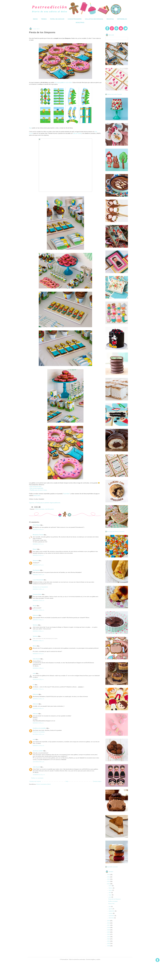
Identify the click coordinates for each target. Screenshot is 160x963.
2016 (108, 923)
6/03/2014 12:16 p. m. (38, 600)
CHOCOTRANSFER (75, 19)
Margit (34, 605)
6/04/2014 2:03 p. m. (38, 723)
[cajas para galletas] (116, 272)
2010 (108, 874)
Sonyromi (35, 560)
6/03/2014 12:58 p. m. (38, 610)
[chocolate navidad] (116, 145)
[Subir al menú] (157, 960)
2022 (108, 936)
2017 (108, 925)
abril (110, 892)
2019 (108, 929)
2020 (108, 932)
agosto (110, 908)
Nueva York (111, 903)
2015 (108, 920)
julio (110, 906)
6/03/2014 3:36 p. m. (38, 631)
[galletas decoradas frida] (116, 786)
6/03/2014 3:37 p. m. (38, 653)
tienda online (37, 495)
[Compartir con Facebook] (39, 507)
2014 (108, 883)
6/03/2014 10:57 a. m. (38, 574)
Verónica (35, 625)
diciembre (111, 917)
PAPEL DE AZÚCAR (57, 19)
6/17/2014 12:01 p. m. (38, 734)
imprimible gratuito (49, 509)
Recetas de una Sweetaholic (40, 587)
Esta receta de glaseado (36, 488)
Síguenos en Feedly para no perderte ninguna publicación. (44, 502)
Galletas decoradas (39, 509)
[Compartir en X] (38, 507)
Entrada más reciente (35, 781)
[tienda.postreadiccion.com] (116, 298)
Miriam (35, 646)
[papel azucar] (116, 90)
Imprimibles (66, 493)
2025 (108, 943)
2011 (108, 877)
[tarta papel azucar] (116, 119)
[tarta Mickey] (116, 349)
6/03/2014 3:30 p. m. (38, 619)
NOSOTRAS (80, 22)
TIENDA (44, 19)
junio (110, 897)
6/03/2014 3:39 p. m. (38, 668)
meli (34, 739)
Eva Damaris (36, 570)
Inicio (67, 781)
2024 (108, 941)
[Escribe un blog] (36, 507)
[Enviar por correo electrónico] (35, 507)
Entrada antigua (97, 781)
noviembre (111, 915)
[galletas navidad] (113, 94)
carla (34, 673)
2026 (108, 945)
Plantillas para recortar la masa (38, 490)
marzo (110, 890)
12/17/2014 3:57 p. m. (38, 761)
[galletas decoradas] (116, 221)
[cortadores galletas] (116, 170)
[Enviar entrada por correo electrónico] (32, 507)
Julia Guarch (36, 658)
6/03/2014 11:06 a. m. (38, 589)
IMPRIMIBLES (122, 19)
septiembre (112, 911)
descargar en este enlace (63, 82)
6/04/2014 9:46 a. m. (38, 708)
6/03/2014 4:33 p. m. (38, 679)
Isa (33, 684)
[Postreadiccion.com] (116, 64)
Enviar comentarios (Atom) (44, 784)
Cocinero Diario (37, 594)
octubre (111, 913)
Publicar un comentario (37, 778)
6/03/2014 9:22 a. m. (38, 529)
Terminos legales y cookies (93, 959)
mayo (110, 894)
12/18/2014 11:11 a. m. (39, 774)
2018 (108, 927)
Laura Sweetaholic (38, 579)
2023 (108, 939)
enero (110, 885)
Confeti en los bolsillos (39, 728)
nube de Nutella (77, 133)
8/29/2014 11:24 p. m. (38, 745)
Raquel (35, 549)
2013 (108, 881)
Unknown (35, 615)
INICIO (35, 19)
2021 (108, 934)
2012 (108, 879)
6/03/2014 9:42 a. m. (38, 555)
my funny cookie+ (38, 750)
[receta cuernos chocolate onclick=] (116, 451)
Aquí (30, 128)
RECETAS (110, 19)
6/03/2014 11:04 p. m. (38, 698)
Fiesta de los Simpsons (114, 899)
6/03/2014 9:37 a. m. (38, 544)
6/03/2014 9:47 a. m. (38, 565)
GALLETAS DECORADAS (94, 19)
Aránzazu (35, 713)
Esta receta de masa (35, 486)
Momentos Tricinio (38, 534)
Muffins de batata (113, 901)
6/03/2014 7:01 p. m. (38, 689)
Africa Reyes (36, 525)
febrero (110, 888)
